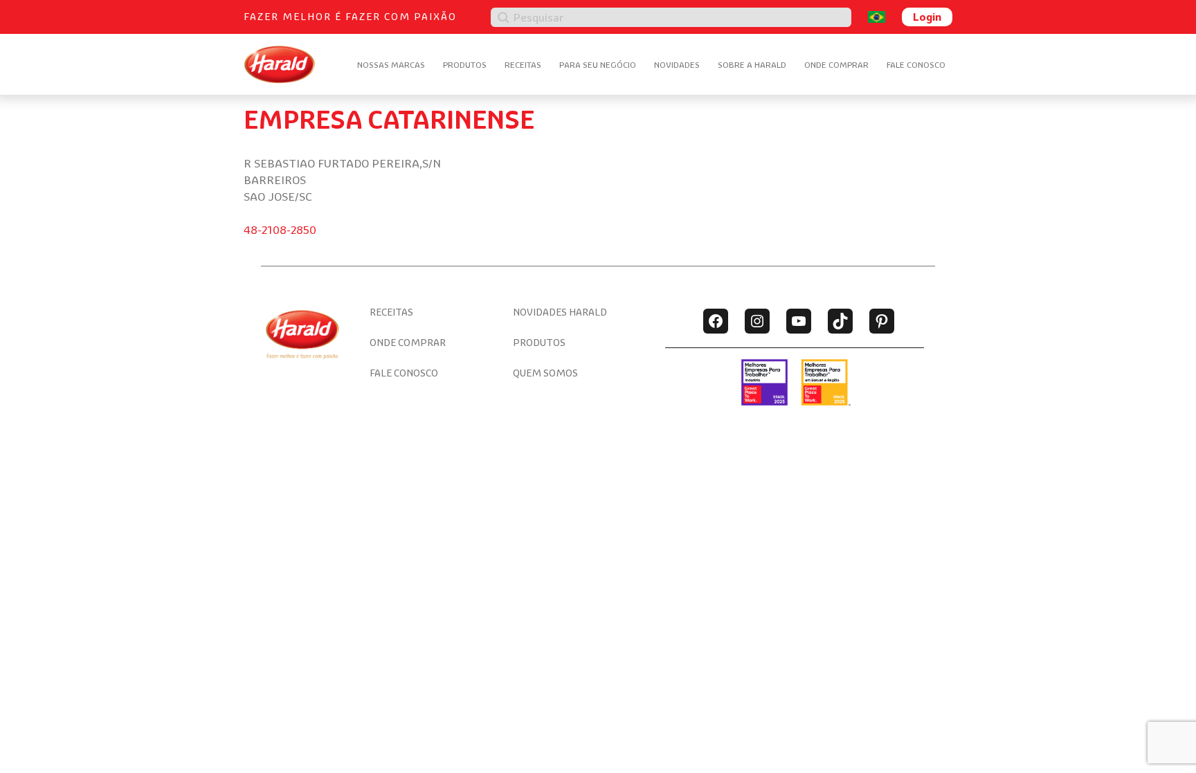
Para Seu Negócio (597, 65)
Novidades (677, 65)
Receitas (523, 65)
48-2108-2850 (280, 230)
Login (927, 17)
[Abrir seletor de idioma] (876, 17)
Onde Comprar (836, 65)
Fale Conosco (916, 65)
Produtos (465, 65)
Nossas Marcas (391, 65)
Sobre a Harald (752, 65)
